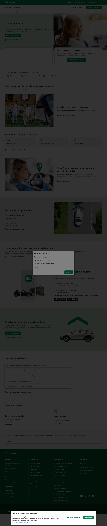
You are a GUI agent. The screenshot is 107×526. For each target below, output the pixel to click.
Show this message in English (20, 522)
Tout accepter (88, 517)
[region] (53, 518)
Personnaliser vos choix (73, 517)
